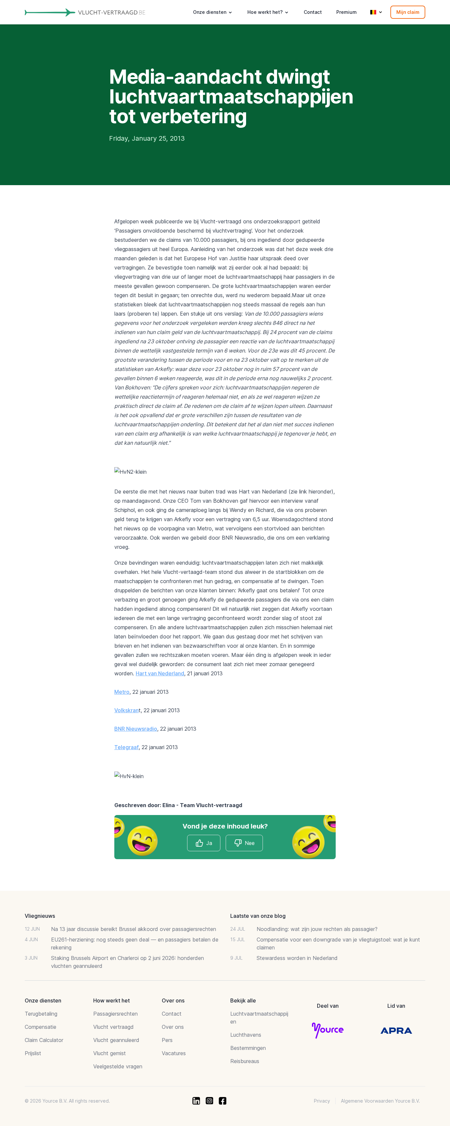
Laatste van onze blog (258, 916)
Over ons (173, 1027)
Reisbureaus (244, 1061)
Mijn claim (407, 12)
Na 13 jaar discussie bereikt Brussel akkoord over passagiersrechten (133, 929)
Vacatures (174, 1053)
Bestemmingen (248, 1048)
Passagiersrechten (115, 1013)
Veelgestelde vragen (117, 1066)
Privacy (322, 1101)
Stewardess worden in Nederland (297, 958)
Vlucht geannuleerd (116, 1040)
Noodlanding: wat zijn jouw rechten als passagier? (317, 929)
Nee (250, 843)
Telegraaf (126, 747)
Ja (209, 843)
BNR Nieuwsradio (135, 728)
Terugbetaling (41, 1013)
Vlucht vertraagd (113, 1027)
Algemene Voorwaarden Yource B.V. (380, 1101)
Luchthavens (245, 1034)
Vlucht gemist (109, 1053)
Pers (167, 1040)
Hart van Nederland (160, 673)
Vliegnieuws (40, 916)
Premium (346, 12)
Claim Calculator (44, 1040)
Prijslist (33, 1053)
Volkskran (126, 710)
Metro (121, 692)
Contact (313, 12)
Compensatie (40, 1027)
